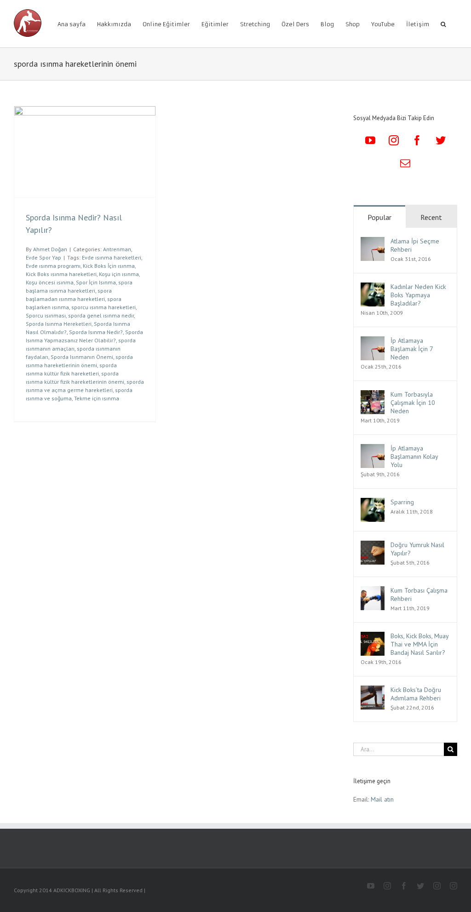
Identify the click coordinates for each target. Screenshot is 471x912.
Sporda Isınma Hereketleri (59, 323)
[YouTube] (370, 140)
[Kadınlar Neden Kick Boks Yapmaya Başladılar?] (373, 287)
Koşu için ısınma (119, 274)
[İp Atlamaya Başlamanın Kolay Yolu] (373, 449)
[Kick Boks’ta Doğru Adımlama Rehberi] (373, 691)
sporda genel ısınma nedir (101, 315)
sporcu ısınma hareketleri (103, 307)
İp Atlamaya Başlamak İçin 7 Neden (412, 348)
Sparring (402, 502)
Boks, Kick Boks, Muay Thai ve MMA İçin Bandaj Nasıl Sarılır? (419, 644)
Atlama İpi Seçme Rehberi (415, 245)
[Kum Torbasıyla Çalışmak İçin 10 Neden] (373, 395)
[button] (443, 23)
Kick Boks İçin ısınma (109, 265)
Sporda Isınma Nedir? (96, 332)
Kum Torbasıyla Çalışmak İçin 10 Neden (413, 402)
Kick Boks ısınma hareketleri (61, 274)
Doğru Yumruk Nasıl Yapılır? (417, 549)
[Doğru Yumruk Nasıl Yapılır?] (373, 546)
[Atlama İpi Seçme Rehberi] (373, 242)
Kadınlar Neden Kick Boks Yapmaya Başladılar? (418, 295)
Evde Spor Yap (43, 257)
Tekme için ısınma (96, 398)
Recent (431, 217)
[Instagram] (394, 140)
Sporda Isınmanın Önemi (82, 356)
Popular (379, 217)
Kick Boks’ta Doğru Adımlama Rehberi (416, 694)
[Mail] (405, 163)
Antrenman (117, 249)
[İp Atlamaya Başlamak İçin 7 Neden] (373, 341)
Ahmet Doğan (50, 249)
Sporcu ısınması (46, 315)
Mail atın (382, 799)
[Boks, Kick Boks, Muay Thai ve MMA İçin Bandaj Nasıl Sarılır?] (373, 637)
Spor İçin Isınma (96, 282)
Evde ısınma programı (53, 265)
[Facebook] (417, 140)
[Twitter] (440, 140)
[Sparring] (373, 503)
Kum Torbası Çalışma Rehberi (419, 594)
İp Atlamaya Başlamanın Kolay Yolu (414, 456)
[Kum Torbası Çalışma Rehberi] (373, 591)
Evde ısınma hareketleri (111, 257)
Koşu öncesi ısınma (50, 282)
